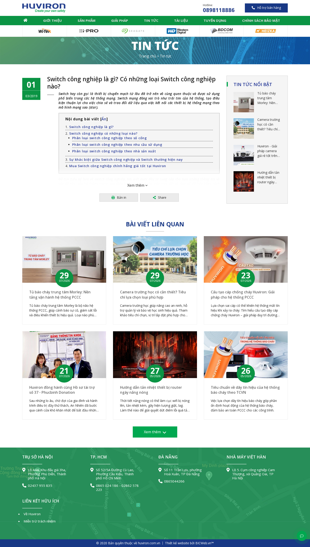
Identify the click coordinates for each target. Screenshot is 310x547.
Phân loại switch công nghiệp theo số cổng (109, 138)
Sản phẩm (87, 20)
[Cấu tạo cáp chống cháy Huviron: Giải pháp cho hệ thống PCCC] (246, 259)
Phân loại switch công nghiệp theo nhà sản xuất (114, 151)
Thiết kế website (177, 543)
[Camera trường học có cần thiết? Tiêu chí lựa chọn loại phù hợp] (244, 128)
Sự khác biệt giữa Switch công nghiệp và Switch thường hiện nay (126, 159)
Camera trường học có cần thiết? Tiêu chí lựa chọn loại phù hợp (268, 124)
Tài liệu (181, 20)
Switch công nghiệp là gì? (91, 127)
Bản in (121, 197)
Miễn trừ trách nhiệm (40, 521)
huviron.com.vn (149, 543)
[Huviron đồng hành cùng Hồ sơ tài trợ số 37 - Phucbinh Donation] (64, 354)
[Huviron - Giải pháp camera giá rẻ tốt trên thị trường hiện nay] (244, 155)
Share (162, 197)
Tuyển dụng (215, 20)
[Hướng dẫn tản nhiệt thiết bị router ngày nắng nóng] (244, 181)
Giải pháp (119, 20)
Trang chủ (25, 20)
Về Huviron (32, 514)
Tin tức (151, 20)
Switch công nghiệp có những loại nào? (103, 133)
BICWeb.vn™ (204, 543)
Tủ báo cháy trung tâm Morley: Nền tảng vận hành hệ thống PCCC (268, 98)
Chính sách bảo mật (261, 20)
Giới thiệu (52, 20)
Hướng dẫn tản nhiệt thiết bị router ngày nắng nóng (268, 177)
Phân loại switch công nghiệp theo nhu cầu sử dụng (117, 144)
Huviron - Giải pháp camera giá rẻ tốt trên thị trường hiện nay (268, 151)
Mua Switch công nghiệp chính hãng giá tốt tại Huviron (117, 166)
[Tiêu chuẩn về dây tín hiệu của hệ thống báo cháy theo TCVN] (246, 354)
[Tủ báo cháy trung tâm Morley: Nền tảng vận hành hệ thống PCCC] (244, 102)
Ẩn (103, 118)
